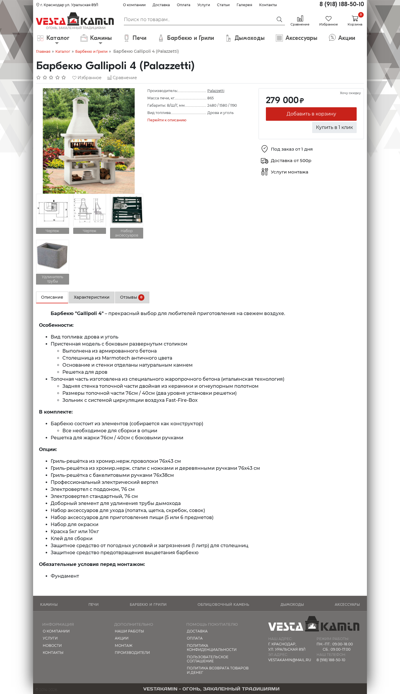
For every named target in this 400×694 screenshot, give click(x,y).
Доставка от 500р (291, 161)
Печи (93, 604)
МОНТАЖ (123, 645)
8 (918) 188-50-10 (341, 4)
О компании (134, 5)
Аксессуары (347, 604)
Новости (52, 645)
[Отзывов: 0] (51, 77)
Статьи (223, 5)
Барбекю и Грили (91, 51)
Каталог (62, 51)
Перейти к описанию (167, 120)
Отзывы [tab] (131, 297)
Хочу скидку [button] (350, 93)
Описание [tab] (52, 297)
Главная (43, 51)
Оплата (183, 5)
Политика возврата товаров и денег (218, 670)
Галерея (244, 5)
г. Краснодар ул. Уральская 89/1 (69, 5)
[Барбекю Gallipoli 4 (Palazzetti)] (88, 140)
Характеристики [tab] (92, 297)
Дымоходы (292, 604)
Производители (132, 652)
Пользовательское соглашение (207, 659)
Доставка (161, 5)
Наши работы (129, 631)
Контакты (268, 5)
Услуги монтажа (289, 172)
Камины (49, 604)
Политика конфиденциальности (212, 647)
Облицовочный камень (223, 604)
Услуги (203, 5)
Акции (122, 638)
